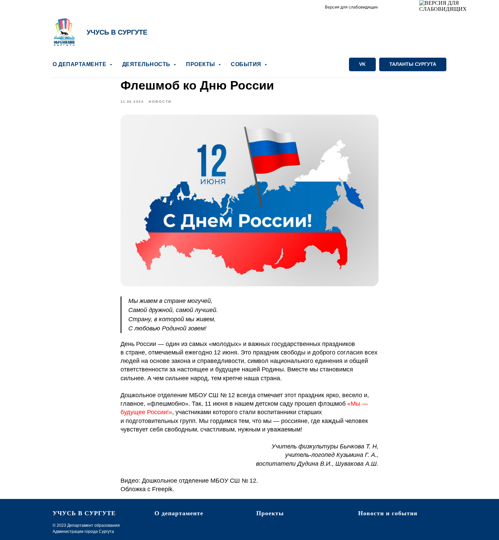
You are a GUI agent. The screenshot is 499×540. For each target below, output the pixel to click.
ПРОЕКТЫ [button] (201, 64)
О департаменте (178, 513)
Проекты (270, 513)
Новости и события (388, 513)
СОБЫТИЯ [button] (247, 64)
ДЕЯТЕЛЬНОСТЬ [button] (147, 64)
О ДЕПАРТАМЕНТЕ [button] (80, 64)
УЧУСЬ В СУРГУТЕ (117, 32)
